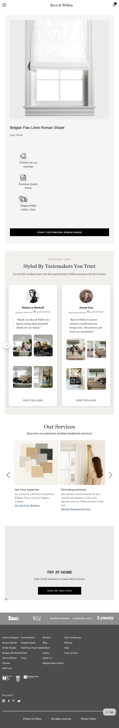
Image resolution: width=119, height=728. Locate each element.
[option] (33, 345)
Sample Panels (28, 642)
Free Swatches (28, 637)
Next (7, 346)
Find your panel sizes (32, 648)
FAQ (66, 648)
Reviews (47, 637)
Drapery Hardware (11, 653)
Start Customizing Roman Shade (59, 232)
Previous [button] (8, 475)
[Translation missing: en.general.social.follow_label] (3, 702)
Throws (6, 663)
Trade (24, 653)
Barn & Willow (34, 718)
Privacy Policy (88, 718)
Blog (45, 642)
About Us (47, 658)
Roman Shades (9, 642)
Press (23, 658)
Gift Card (7, 668)
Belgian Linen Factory (53, 663)
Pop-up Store (71, 653)
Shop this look (33, 400)
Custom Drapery (10, 637)
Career (46, 653)
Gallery (46, 648)
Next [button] (110, 475)
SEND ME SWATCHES (59, 590)
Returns (68, 642)
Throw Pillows (9, 658)
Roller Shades (9, 648)
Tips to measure (72, 637)
